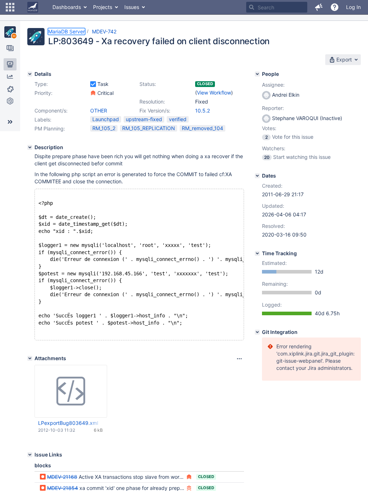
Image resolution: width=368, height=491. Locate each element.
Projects (102, 7)
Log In (353, 7)
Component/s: (51, 110)
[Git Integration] (257, 332)
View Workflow (214, 93)
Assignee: (273, 85)
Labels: (42, 119)
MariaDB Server (66, 31)
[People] (257, 74)
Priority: (43, 93)
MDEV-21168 (62, 477)
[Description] (29, 147)
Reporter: (273, 108)
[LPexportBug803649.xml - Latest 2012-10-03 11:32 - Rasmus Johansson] (70, 391)
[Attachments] (29, 358)
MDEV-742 (104, 31)
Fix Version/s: (154, 110)
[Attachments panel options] (239, 358)
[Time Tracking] (257, 253)
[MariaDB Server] (10, 32)
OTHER (98, 110)
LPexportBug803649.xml (68, 423)
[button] (10, 7)
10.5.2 (202, 110)
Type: (41, 84)
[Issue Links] (29, 454)
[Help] (334, 7)
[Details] (29, 74)
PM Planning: (49, 128)
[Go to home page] (33, 7)
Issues (131, 7)
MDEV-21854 (62, 488)
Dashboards (66, 7)
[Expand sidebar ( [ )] (10, 121)
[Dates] (257, 175)
